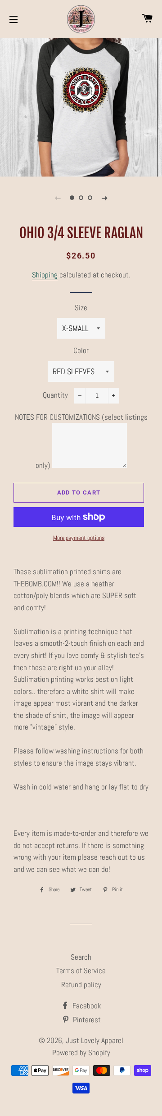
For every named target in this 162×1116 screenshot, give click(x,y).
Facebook (86, 1006)
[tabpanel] (81, 106)
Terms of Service (81, 970)
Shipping (45, 275)
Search (81, 957)
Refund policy (81, 984)
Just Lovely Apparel (94, 1040)
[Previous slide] (58, 198)
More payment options (78, 538)
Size (81, 308)
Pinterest (86, 1020)
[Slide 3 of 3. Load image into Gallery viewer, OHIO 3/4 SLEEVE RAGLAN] (90, 197)
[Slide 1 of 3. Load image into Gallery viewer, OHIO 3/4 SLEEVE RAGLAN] (72, 197)
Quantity (55, 395)
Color (81, 350)
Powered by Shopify (81, 1052)
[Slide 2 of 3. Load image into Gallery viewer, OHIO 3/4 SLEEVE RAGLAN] (81, 197)
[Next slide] (104, 198)
